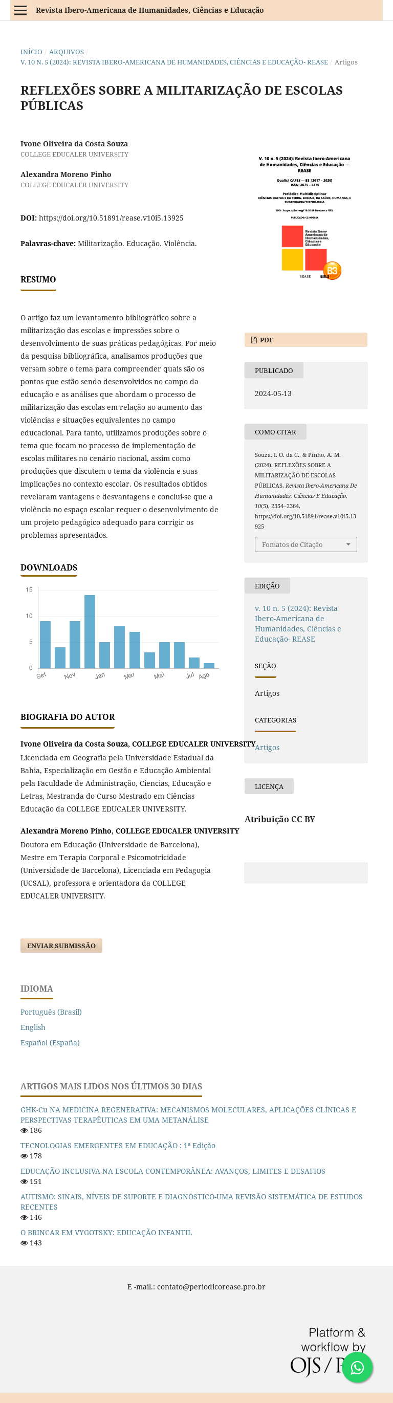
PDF (265, 339)
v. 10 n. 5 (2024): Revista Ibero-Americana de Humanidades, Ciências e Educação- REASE (174, 62)
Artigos (267, 747)
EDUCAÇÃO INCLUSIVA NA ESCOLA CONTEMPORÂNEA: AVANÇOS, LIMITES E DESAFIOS (172, 1171)
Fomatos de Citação (292, 544)
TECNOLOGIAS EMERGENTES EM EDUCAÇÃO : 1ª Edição (117, 1145)
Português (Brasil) (51, 1012)
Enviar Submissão (61, 945)
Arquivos (66, 51)
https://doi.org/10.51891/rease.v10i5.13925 (111, 218)
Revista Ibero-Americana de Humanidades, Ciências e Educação (150, 10)
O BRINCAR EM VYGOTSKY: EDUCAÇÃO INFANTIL (106, 1232)
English (33, 1027)
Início (31, 51)
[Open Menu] (20, 10)
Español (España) (50, 1042)
